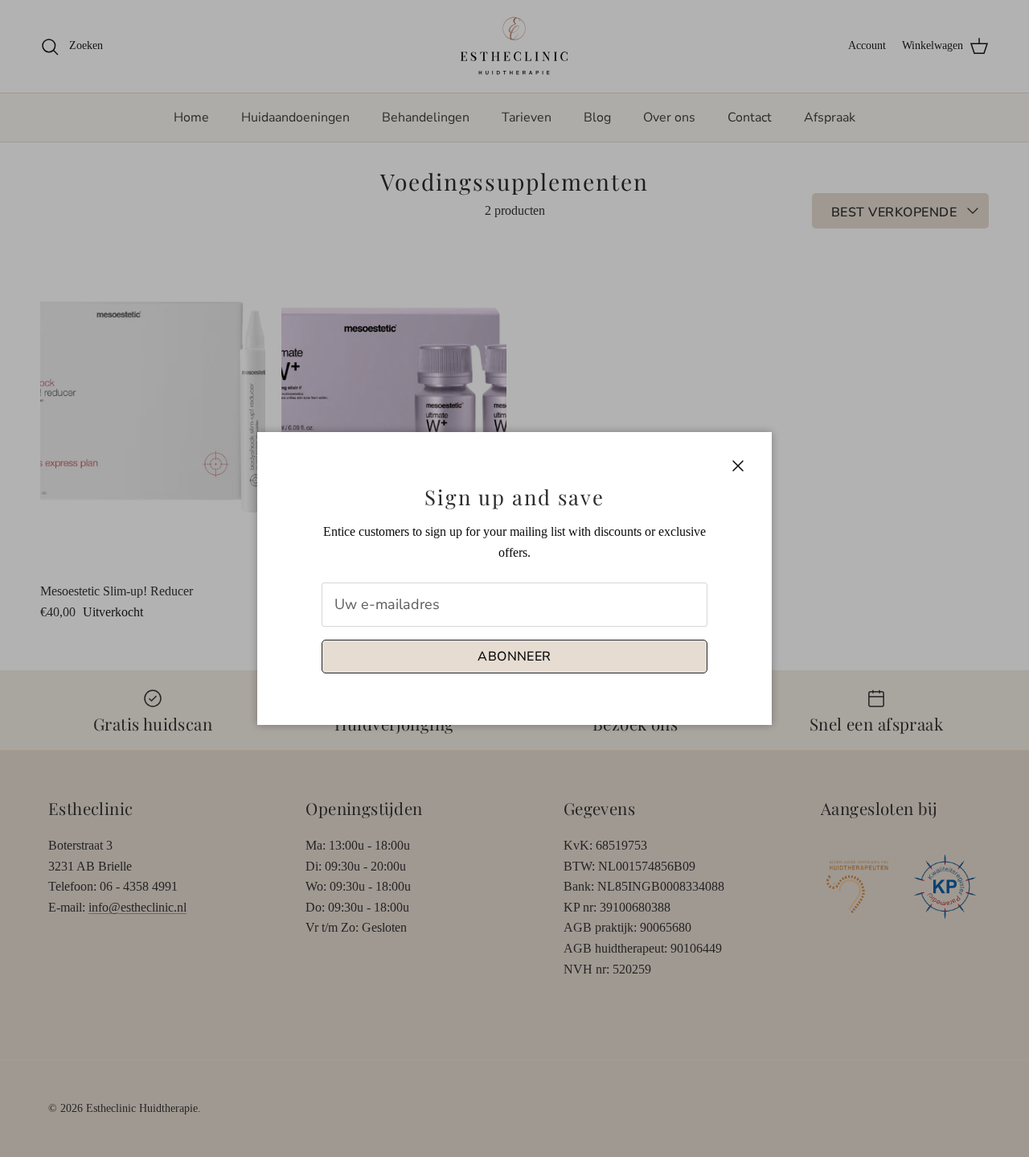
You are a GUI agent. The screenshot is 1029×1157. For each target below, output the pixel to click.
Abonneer (514, 656)
